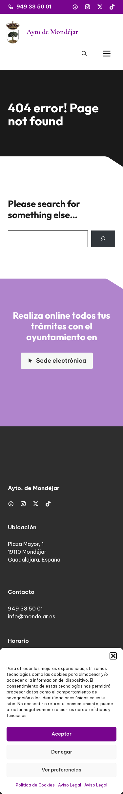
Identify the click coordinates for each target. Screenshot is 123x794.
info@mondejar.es (31, 616)
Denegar (61, 752)
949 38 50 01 (33, 6)
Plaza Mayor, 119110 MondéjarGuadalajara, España (34, 552)
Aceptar (61, 734)
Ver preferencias (61, 770)
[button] (113, 656)
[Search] (103, 238)
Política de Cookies (35, 785)
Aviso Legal (69, 785)
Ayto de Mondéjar (52, 31)
